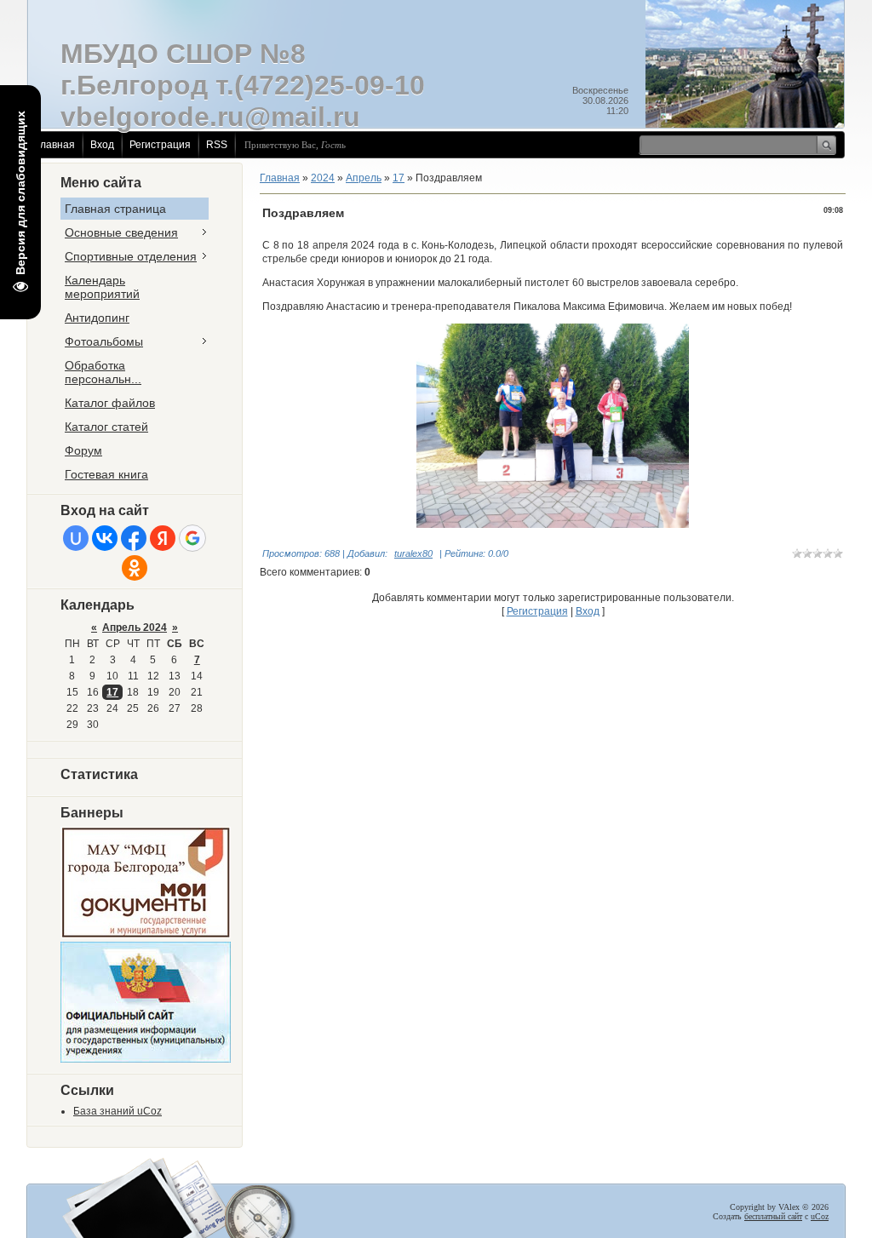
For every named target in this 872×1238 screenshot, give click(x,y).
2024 (323, 178)
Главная (55, 145)
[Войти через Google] (192, 538)
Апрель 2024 (134, 627)
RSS (216, 145)
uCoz (820, 1216)
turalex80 (413, 553)
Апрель (364, 178)
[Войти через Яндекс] (162, 538)
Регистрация (160, 145)
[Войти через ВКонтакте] (105, 538)
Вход (102, 145)
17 (112, 692)
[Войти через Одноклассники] (134, 568)
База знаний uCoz (117, 1111)
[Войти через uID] (76, 538)
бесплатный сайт (773, 1216)
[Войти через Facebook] (133, 538)
